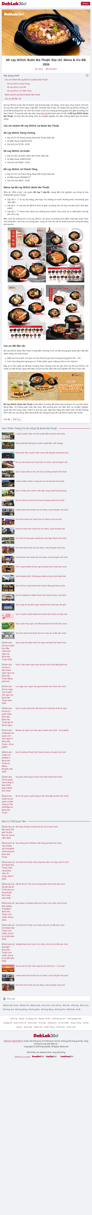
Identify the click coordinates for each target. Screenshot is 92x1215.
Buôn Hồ (25, 1005)
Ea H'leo (85, 1005)
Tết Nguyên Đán (75, 1018)
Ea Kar (67, 1005)
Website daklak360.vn (13, 1041)
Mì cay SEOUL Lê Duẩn (16, 87)
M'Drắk (71, 1009)
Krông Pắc (60, 1009)
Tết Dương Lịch (59, 1018)
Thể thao (61, 1027)
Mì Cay (17, 419)
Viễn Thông (50, 1027)
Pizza (20, 1027)
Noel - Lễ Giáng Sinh (28, 1018)
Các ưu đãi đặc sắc (13, 98)
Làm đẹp (28, 1027)
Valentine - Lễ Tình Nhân (59, 1023)
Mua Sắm (33, 1023)
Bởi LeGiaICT (51, 69)
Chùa (86, 1023)
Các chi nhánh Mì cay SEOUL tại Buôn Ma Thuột (26, 79)
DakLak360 (45, 113)
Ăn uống (39, 69)
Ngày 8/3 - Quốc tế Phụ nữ (15, 1023)
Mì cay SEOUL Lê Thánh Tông (19, 90)
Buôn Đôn (36, 1005)
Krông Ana (9, 1009)
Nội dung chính (11, 75)
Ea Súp (76, 1005)
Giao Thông (76, 1023)
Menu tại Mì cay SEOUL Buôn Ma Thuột (22, 94)
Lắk (78, 1009)
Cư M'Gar (57, 1005)
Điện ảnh (39, 1027)
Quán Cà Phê (45, 1018)
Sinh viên (71, 1027)
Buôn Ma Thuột (11, 1005)
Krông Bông (22, 1009)
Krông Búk (35, 1009)
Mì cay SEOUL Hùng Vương (18, 83)
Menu (85, 3)
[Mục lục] (87, 75)
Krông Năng (47, 1009)
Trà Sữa (43, 1023)
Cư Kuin (46, 1005)
